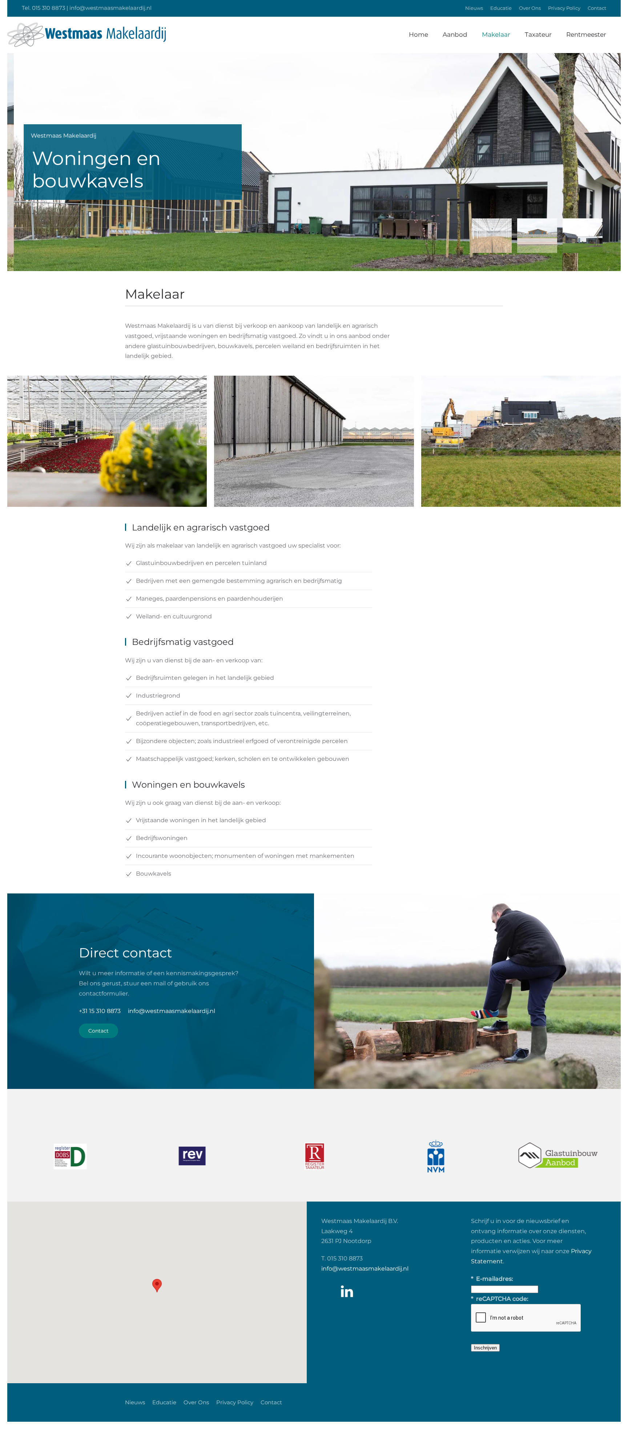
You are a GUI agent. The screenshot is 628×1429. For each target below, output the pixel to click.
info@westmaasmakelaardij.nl (171, 1011)
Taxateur (538, 34)
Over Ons (530, 8)
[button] (157, 1285)
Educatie (501, 8)
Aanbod (455, 34)
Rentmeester (586, 34)
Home (418, 34)
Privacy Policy (564, 8)
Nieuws (474, 8)
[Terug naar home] (86, 35)
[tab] (492, 235)
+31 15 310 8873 (100, 1011)
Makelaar (496, 34)
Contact (597, 8)
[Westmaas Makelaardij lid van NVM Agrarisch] (436, 1156)
